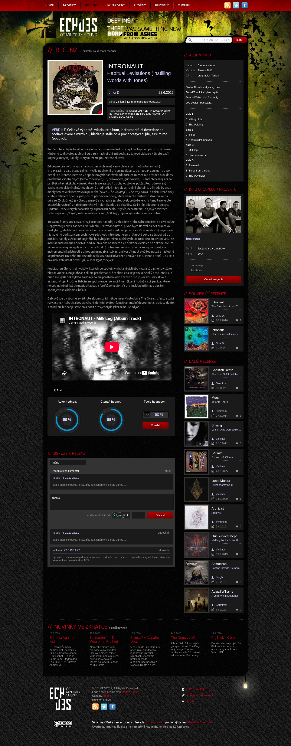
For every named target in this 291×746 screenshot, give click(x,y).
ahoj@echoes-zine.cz (201, 695)
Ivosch (107, 695)
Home (49, 5)
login (190, 701)
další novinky (119, 627)
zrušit (168, 470)
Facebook (196, 270)
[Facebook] (244, 5)
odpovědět (164, 532)
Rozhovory (116, 5)
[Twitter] (236, 5)
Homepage (196, 265)
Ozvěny (140, 5)
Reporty (162, 5)
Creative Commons (200, 722)
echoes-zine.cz (154, 722)
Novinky (69, 5)
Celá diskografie (213, 279)
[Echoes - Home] (78, 27)
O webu (184, 5)
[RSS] (227, 5)
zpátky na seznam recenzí (100, 51)
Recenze (91, 5)
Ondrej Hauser (131, 692)
